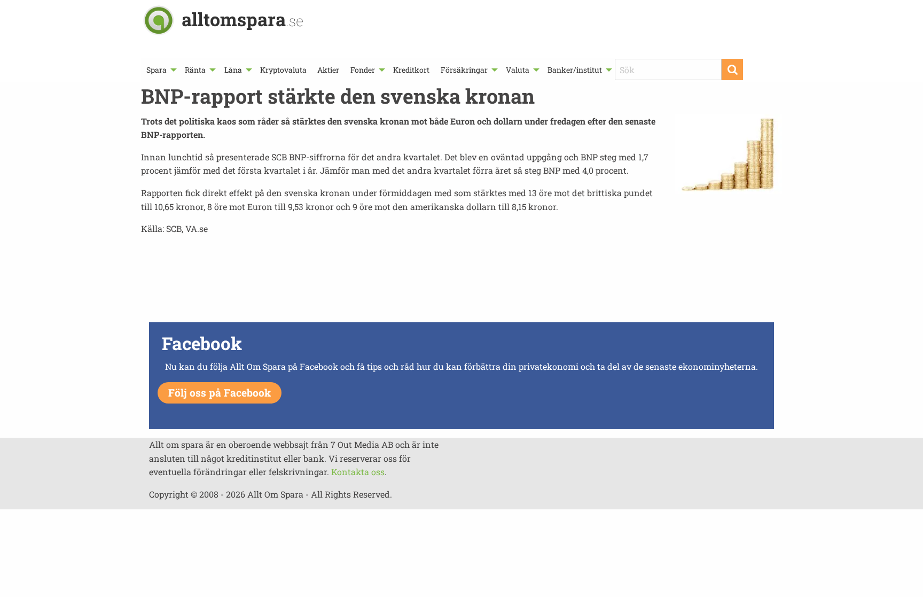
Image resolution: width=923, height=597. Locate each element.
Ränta (195, 70)
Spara (156, 70)
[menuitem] (160, 70)
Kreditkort (411, 70)
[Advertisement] (461, 281)
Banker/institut (574, 70)
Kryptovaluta (283, 70)
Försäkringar (464, 70)
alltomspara (242, 19)
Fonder (362, 70)
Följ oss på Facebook (219, 392)
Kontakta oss (358, 471)
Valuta (517, 70)
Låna (233, 70)
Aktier (328, 70)
